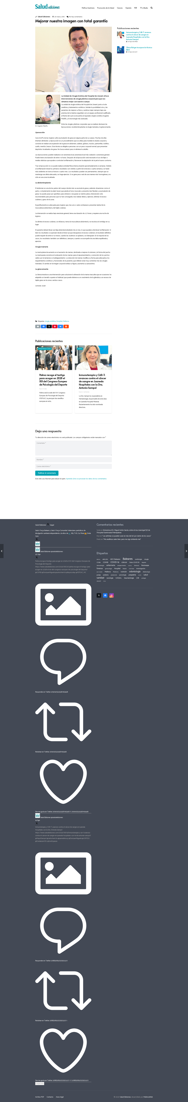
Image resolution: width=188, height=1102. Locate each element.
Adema (98, 559)
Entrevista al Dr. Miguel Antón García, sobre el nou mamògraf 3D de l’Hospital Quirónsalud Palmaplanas (123, 531)
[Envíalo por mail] (38, 326)
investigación (140, 568)
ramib (139, 575)
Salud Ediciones (44, 16)
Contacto (50, 1097)
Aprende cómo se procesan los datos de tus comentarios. (86, 478)
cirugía (47, 321)
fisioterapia (145, 565)
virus (104, 581)
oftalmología (146, 572)
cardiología (138, 559)
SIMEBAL (119, 578)
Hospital (59, 321)
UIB (137, 578)
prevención (114, 575)
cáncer (124, 562)
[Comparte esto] (43, 326)
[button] (151, 7)
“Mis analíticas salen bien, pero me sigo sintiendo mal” (122, 539)
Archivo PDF (39, 1097)
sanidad (100, 578)
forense (100, 568)
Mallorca (66, 321)
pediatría (105, 575)
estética (53, 321)
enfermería (110, 565)
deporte (144, 562)
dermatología (100, 565)
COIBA (99, 562)
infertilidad (131, 569)
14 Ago (37, 820)
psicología (122, 575)
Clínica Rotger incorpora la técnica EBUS (139, 48)
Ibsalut (125, 568)
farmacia (136, 565)
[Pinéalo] (54, 326)
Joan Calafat (99, 572)
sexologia (110, 578)
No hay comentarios (75, 16)
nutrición (124, 571)
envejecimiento (121, 565)
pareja (99, 575)
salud (146, 574)
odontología (134, 571)
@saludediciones (57, 551)
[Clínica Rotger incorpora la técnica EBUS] (120, 49)
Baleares (128, 559)
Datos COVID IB (134, 562)
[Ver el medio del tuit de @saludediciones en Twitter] (63, 632)
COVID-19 (115, 562)
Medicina (115, 572)
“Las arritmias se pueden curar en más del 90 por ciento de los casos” (126, 536)
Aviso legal (60, 1097)
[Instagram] (111, 595)
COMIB (105, 562)
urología (143, 578)
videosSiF (99, 581)
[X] (99, 595)
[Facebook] (105, 595)
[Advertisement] (73, 302)
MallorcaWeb (148, 1097)
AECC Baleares (115, 559)
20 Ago (38, 554)
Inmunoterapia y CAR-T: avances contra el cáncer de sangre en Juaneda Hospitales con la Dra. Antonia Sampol (138, 35)
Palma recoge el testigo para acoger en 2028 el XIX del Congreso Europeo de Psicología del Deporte (53, 379)
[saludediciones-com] (47, 6)
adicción (105, 559)
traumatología (129, 578)
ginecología (108, 568)
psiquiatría (132, 574)
